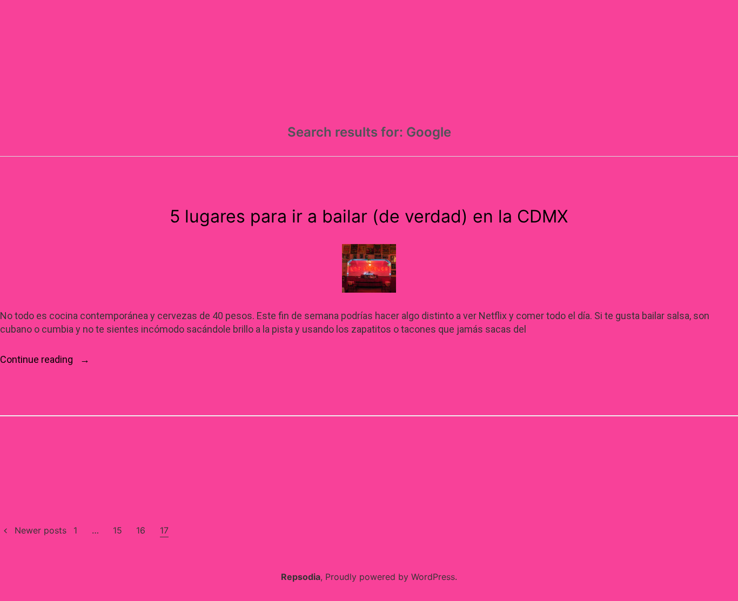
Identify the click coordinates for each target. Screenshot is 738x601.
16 (140, 530)
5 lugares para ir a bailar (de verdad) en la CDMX (369, 216)
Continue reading (45, 360)
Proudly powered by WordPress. (391, 576)
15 (117, 530)
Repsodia (300, 576)
